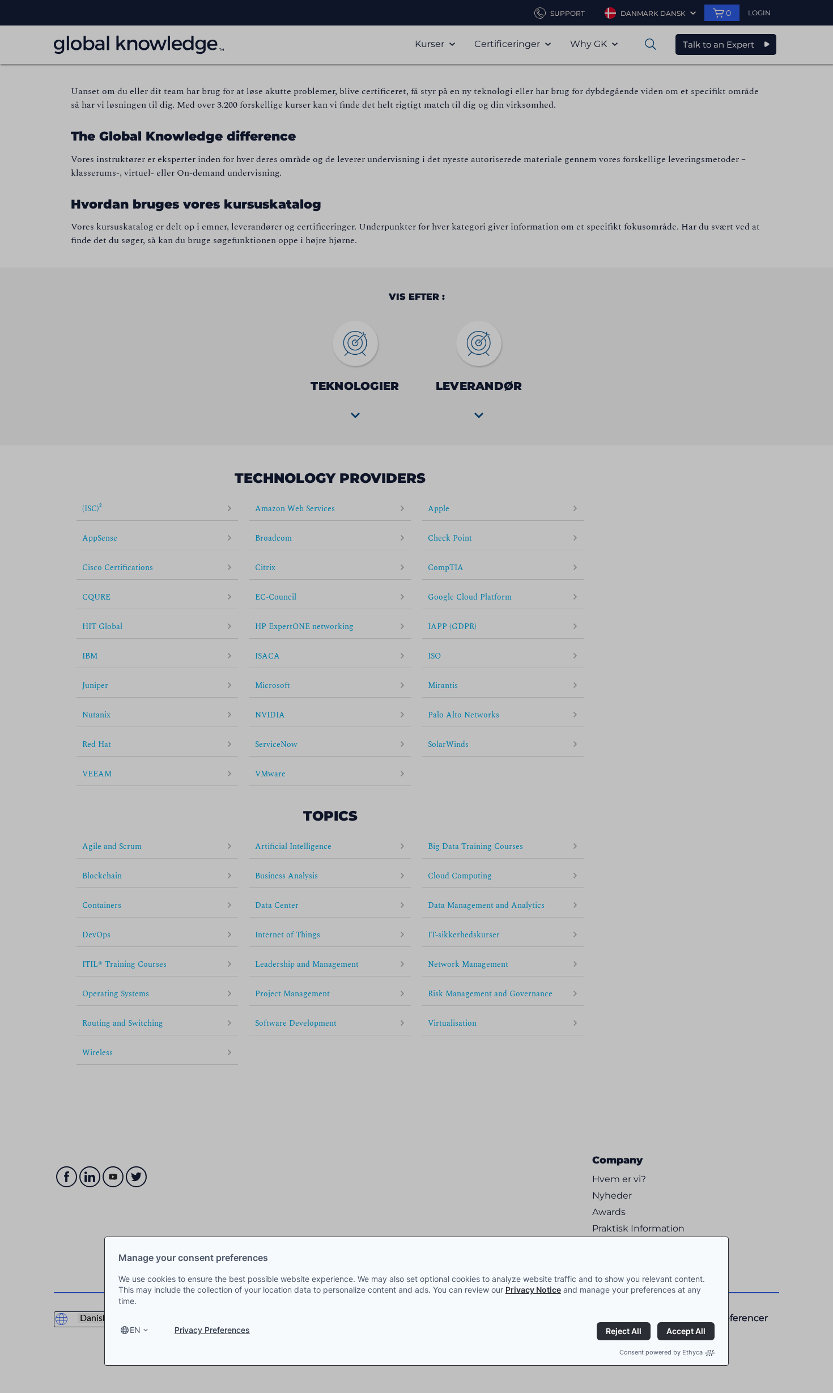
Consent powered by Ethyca (661, 1352)
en (135, 1330)
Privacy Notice (533, 1289)
